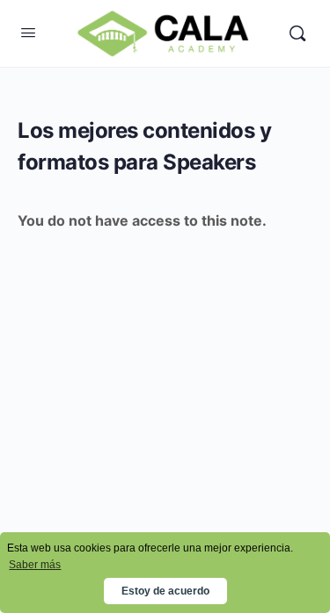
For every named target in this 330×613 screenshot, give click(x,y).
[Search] (297, 33)
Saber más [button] (35, 565)
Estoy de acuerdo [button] (165, 591)
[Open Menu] (28, 32)
